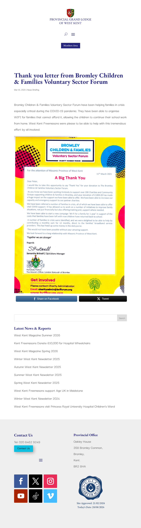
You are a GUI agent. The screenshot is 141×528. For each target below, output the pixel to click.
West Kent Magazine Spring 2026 (36, 351)
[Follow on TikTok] (35, 496)
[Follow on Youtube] (21, 496)
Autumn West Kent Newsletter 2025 (37, 366)
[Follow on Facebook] (21, 481)
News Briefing (33, 89)
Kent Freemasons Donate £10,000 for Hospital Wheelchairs (52, 343)
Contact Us (23, 448)
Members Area (70, 45)
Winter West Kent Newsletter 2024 (37, 398)
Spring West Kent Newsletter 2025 (36, 382)
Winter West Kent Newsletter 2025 (37, 358)
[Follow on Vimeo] (50, 496)
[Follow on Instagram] (50, 481)
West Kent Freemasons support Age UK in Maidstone (48, 390)
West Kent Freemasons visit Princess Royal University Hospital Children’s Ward (64, 406)
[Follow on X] (35, 481)
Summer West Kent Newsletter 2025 (38, 374)
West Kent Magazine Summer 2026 (37, 335)
